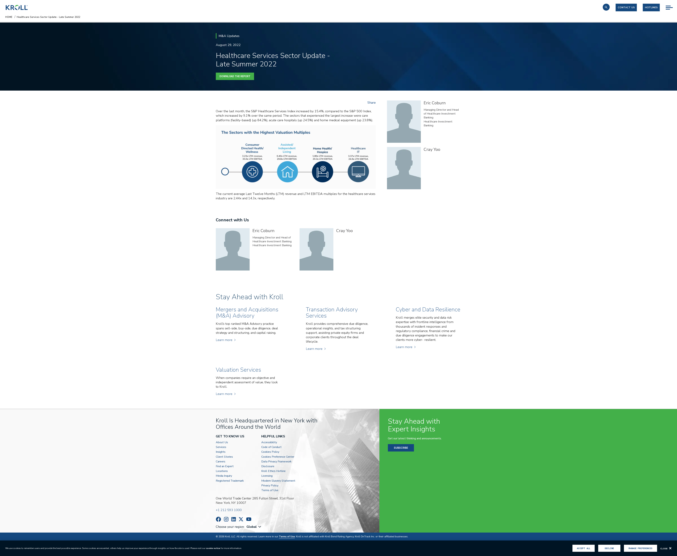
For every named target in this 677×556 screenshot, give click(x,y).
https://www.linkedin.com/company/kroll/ (233, 519)
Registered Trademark (230, 481)
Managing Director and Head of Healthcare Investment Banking (441, 114)
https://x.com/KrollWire (241, 519)
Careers (220, 461)
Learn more (224, 340)
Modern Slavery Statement (278, 481)
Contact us (626, 7)
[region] (338, 548)
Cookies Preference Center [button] (277, 457)
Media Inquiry (224, 476)
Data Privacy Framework (276, 461)
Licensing (267, 476)
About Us (222, 442)
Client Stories (224, 457)
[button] (606, 7)
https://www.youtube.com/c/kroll (248, 519)
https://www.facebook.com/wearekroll (218, 519)
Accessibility (269, 442)
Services (221, 447)
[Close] (670, 548)
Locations (222, 471)
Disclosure (267, 466)
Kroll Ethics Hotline (273, 471)
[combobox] (254, 527)
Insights (220, 452)
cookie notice (213, 548)
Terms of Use (269, 490)
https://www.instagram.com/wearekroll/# (226, 519)
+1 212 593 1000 (229, 510)
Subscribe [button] (401, 447)
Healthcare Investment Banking (438, 123)
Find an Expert (225, 466)
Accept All (583, 548)
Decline (609, 548)
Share (371, 102)
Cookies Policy (270, 452)
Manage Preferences (640, 548)
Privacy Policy (269, 485)
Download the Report (234, 76)
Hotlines (651, 7)
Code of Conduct (271, 447)
